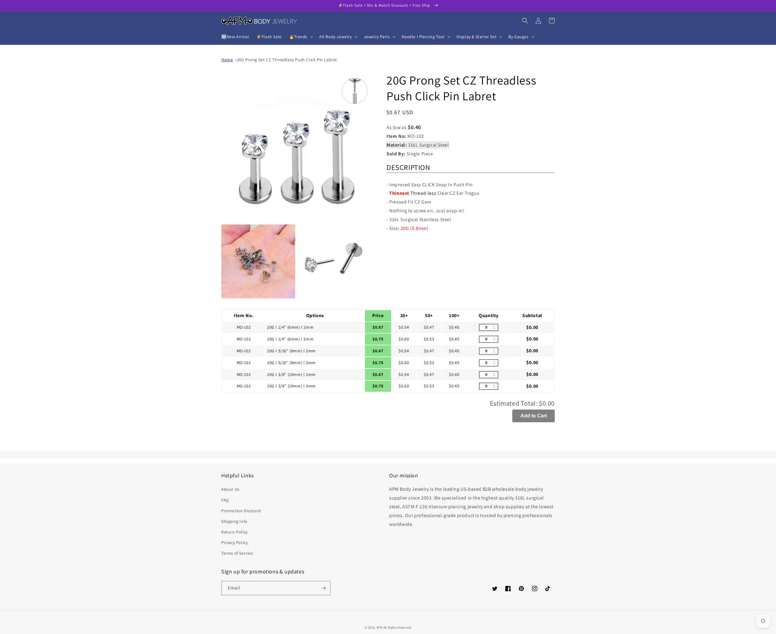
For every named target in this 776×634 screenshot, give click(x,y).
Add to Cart (533, 415)
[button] (300, 36)
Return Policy (234, 532)
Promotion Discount (241, 510)
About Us (230, 489)
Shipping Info (234, 521)
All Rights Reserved (397, 627)
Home (227, 59)
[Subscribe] (323, 588)
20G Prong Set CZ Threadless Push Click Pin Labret (287, 59)
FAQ (225, 500)
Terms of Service (237, 553)
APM (379, 627)
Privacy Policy (234, 542)
